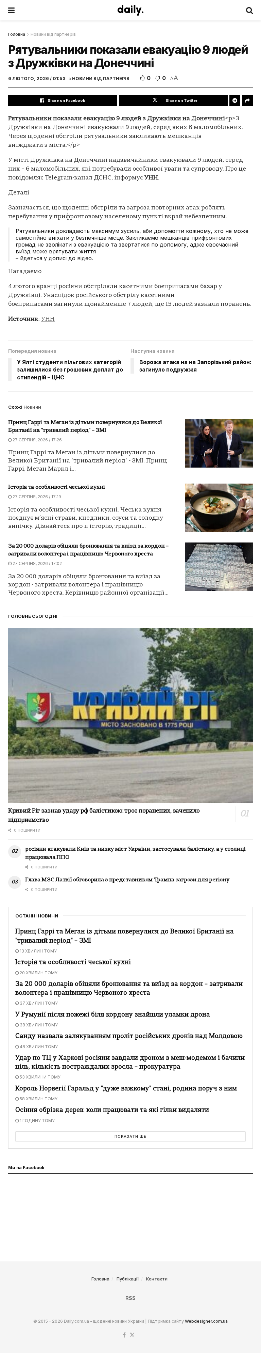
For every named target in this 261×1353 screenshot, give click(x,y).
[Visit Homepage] (130, 10)
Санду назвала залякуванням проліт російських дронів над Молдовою (129, 1036)
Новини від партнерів (53, 34)
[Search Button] (249, 10)
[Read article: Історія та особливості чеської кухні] (219, 508)
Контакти (157, 1278)
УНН (48, 319)
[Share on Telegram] (234, 100)
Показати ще (130, 1136)
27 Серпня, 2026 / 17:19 (36, 496)
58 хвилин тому (38, 1098)
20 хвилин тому (38, 972)
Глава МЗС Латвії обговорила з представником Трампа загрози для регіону (127, 880)
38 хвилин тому (38, 1024)
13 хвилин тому (38, 951)
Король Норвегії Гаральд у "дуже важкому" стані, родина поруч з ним (126, 1089)
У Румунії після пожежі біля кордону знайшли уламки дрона (112, 1015)
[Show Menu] (11, 10)
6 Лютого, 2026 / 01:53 (37, 78)
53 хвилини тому (39, 1077)
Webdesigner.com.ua (206, 1321)
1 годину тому (37, 1120)
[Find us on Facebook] (124, 1335)
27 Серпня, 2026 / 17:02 (37, 563)
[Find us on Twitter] (132, 1335)
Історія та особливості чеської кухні (56, 487)
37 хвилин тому (38, 1003)
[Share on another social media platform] (247, 100)
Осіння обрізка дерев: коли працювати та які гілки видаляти (112, 1110)
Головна (16, 34)
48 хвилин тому (38, 1046)
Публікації (128, 1278)
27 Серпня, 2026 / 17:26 (37, 439)
